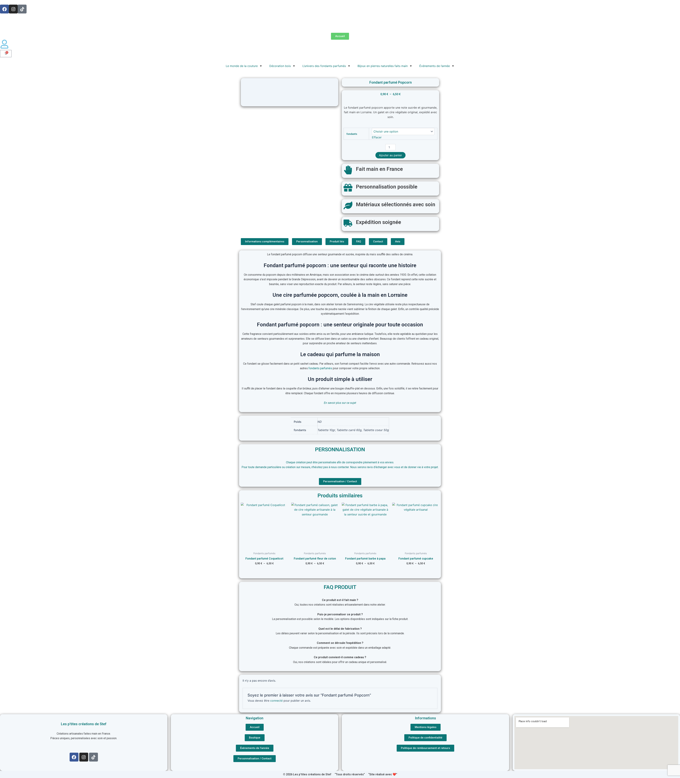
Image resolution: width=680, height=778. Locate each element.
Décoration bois (280, 66)
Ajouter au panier (390, 155)
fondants (352, 134)
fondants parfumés (320, 368)
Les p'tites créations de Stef (83, 724)
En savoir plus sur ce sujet (340, 403)
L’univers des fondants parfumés (324, 66)
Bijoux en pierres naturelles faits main (383, 66)
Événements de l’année (434, 66)
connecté (276, 700)
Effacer (377, 137)
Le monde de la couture (242, 66)
